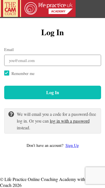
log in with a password (70, 121)
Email (9, 49)
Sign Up (72, 145)
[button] (52, 145)
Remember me (22, 73)
